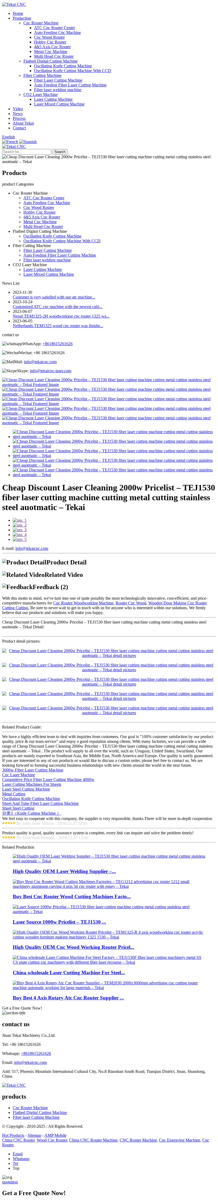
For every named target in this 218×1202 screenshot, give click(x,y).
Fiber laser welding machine (57, 89)
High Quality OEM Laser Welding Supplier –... (64, 871)
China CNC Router (18, 1140)
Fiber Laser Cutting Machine (58, 80)
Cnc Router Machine (40, 23)
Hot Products (13, 1135)
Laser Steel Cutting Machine (26, 789)
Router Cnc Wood (131, 603)
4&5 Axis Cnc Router (52, 47)
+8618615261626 (58, 343)
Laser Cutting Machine (53, 99)
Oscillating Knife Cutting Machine (63, 66)
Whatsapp (21, 1158)
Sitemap (34, 1135)
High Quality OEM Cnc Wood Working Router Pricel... (73, 947)
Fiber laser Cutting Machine (36, 1117)
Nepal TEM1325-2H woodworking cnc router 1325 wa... (61, 316)
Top (16, 1168)
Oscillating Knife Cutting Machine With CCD (72, 70)
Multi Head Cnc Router (54, 56)
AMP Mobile (55, 1135)
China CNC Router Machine (93, 1140)
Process (19, 118)
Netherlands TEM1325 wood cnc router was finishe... (58, 325)
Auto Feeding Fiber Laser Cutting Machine (70, 85)
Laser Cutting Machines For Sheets (31, 784)
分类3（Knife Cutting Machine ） (31, 813)
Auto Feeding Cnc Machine (57, 32)
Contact (19, 128)
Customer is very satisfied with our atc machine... (54, 297)
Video (18, 109)
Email (18, 1154)
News (18, 113)
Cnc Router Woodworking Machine (83, 603)
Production (22, 18)
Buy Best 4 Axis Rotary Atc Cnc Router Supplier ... (68, 998)
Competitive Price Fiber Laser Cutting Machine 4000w (48, 779)
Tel (15, 1163)
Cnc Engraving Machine (179, 1140)
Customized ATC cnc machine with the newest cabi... (57, 306)
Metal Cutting (13, 794)
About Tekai (23, 123)
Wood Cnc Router (52, 1140)
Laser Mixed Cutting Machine (59, 104)
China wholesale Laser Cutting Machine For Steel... (69, 972)
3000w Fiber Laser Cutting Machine (32, 770)
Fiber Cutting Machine (42, 75)
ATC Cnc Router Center (54, 27)
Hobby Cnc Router (50, 42)
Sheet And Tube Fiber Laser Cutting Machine (40, 803)
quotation (10, 1182)
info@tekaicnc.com (40, 361)
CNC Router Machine (138, 1140)
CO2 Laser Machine (40, 94)
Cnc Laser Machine (18, 775)
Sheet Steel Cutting (18, 808)
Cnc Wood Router (49, 37)
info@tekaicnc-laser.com (50, 371)
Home (18, 13)
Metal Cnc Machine (50, 51)
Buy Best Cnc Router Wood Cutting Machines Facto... (72, 896)
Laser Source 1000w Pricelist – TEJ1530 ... (59, 922)
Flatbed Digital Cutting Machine (50, 61)
